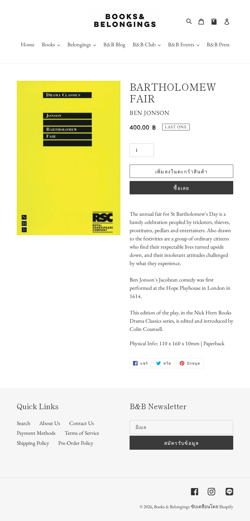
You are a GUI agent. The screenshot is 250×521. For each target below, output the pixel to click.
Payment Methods (36, 432)
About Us (49, 423)
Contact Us (81, 423)
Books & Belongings (172, 506)
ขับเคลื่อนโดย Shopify (212, 506)
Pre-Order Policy (75, 442)
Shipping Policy (33, 442)
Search (23, 423)
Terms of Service (82, 432)
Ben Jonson (150, 113)
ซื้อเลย (181, 187)
